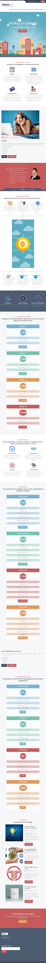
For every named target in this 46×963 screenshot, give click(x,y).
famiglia (31, 9)
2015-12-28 (27, 890)
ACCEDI (22, 743)
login (4, 156)
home (11, 9)
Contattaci (12, 156)
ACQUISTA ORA (22, 563)
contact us (42, 9)
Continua (28, 862)
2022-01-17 (27, 830)
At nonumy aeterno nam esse (30, 887)
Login (42, 1)
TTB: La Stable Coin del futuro (31, 867)
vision (15, 9)
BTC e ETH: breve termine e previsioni (31, 827)
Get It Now (22, 346)
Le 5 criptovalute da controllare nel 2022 (30, 849)
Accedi (22, 711)
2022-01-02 (27, 852)
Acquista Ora (22, 600)
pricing (36, 9)
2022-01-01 (27, 870)
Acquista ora (22, 527)
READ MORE (28, 844)
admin (32, 830)
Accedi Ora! (23, 30)
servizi (20, 9)
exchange (25, 9)
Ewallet (35, 186)
